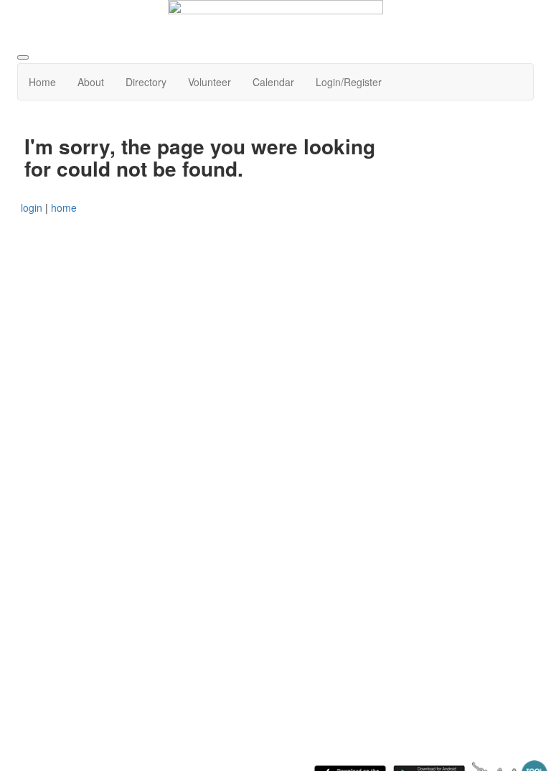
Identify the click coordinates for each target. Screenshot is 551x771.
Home (42, 82)
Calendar (273, 82)
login (31, 207)
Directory (146, 82)
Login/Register (349, 82)
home (64, 207)
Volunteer (209, 82)
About (90, 82)
